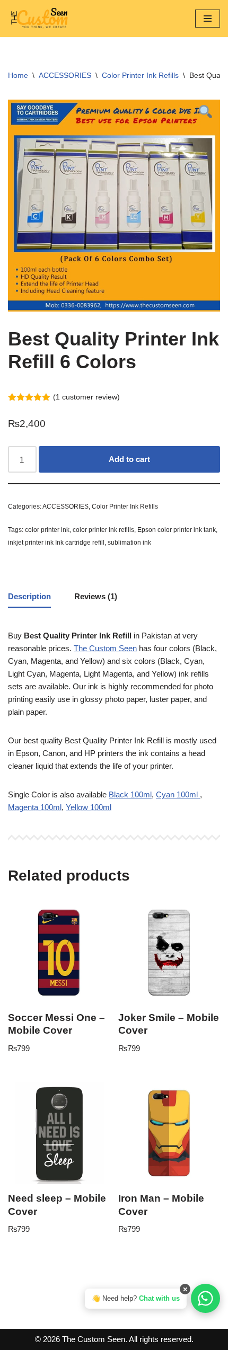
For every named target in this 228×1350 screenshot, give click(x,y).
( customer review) (86, 397)
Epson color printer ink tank (176, 530)
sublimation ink (129, 542)
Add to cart (129, 459)
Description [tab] (29, 596)
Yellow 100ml (88, 807)
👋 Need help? (136, 1298)
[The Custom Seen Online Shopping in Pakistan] (40, 18)
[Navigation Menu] (207, 19)
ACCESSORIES (65, 75)
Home (18, 75)
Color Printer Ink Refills (140, 75)
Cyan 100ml (178, 794)
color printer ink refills (103, 530)
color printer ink (47, 530)
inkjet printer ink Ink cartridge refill (56, 542)
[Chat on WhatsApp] (205, 1298)
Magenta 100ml (35, 807)
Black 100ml (130, 794)
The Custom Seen (105, 648)
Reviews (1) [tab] (95, 596)
